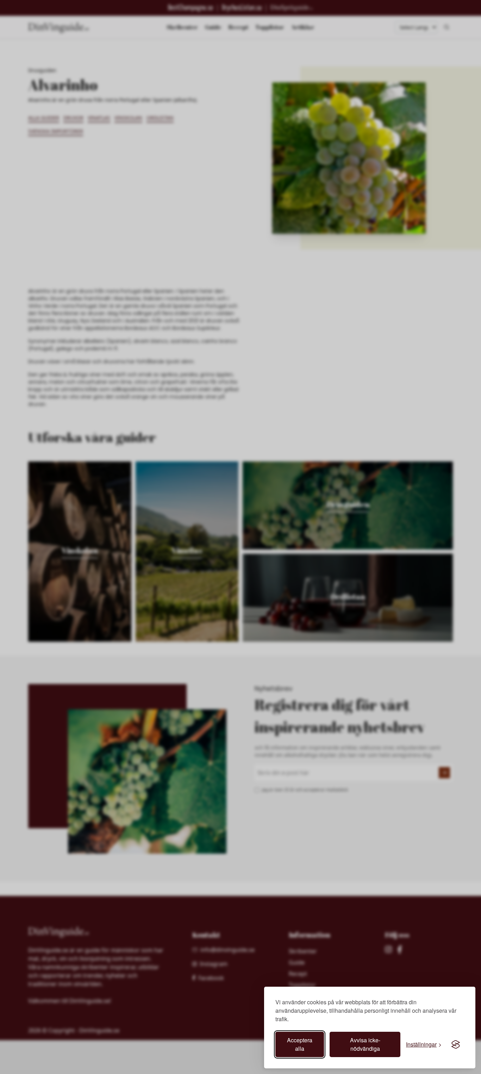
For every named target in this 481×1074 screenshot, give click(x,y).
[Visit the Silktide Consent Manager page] (455, 1044)
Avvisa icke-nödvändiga (365, 1044)
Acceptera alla (299, 1044)
